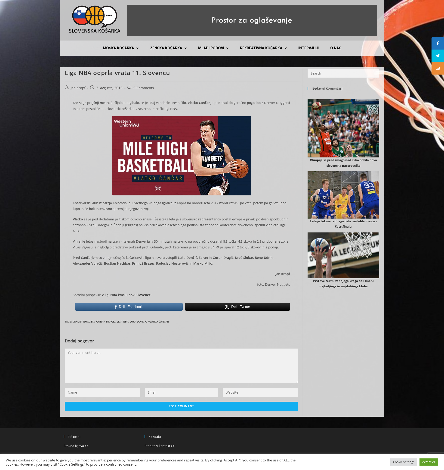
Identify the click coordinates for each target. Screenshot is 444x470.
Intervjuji (308, 48)
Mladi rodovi (211, 48)
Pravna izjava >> (76, 446)
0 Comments (143, 88)
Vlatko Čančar (158, 321)
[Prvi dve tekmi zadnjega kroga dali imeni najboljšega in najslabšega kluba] (343, 275)
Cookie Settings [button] (403, 462)
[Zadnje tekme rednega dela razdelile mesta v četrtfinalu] (343, 215)
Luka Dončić (138, 321)
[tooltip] (438, 43)
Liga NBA (122, 321)
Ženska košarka (166, 48)
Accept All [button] (428, 462)
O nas (335, 48)
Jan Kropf (78, 88)
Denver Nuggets (83, 321)
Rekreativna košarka (261, 48)
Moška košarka (118, 48)
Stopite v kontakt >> (160, 446)
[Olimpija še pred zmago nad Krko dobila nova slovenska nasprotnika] (343, 155)
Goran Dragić (105, 321)
